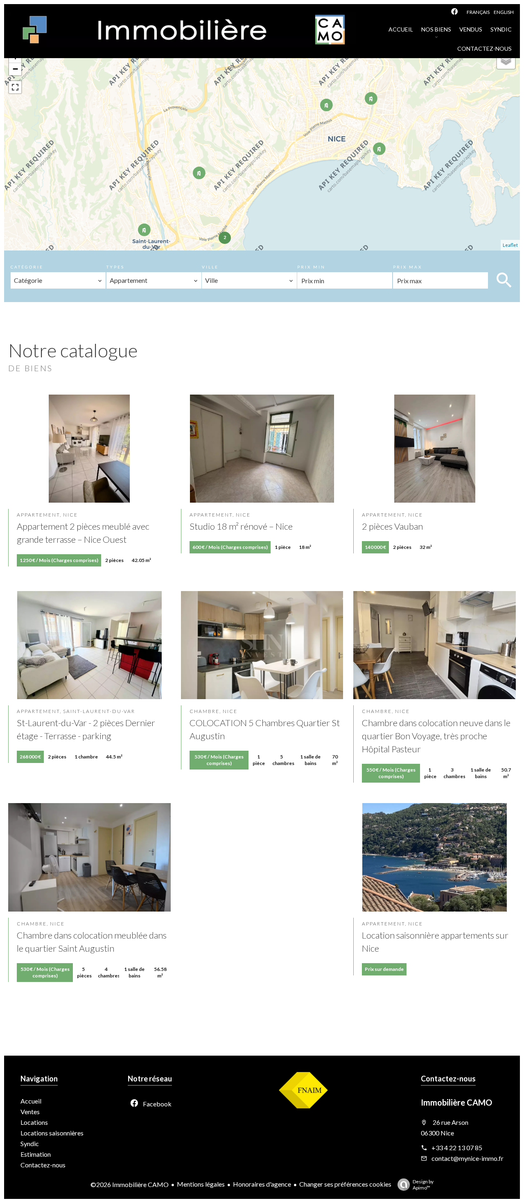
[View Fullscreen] (15, 87)
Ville (210, 266)
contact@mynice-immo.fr (467, 1158)
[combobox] (58, 280)
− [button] (15, 69)
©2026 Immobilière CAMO (129, 1184)
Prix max (407, 266)
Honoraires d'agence (262, 1184)
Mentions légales (201, 1184)
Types (115, 266)
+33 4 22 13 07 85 (456, 1147)
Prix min (311, 266)
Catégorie (27, 266)
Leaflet (510, 245)
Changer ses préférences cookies (345, 1184)
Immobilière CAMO (456, 1102)
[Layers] (506, 60)
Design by (423, 1184)
